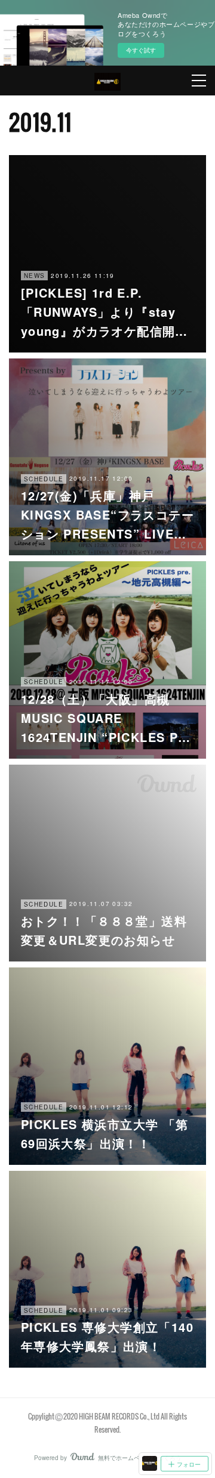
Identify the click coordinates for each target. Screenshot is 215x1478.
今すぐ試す (141, 50)
